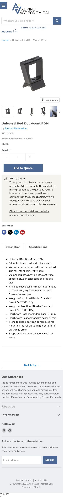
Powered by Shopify (32, 487)
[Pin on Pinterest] (22, 232)
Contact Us (41, 480)
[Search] (57, 21)
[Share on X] (10, 232)
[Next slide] (59, 111)
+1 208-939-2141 (37, 27)
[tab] (13, 247)
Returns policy (34, 397)
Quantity (6, 150)
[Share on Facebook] (4, 232)
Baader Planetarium (16, 128)
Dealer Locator (24, 480)
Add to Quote (23, 168)
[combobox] (27, 21)
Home (5, 40)
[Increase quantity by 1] (30, 157)
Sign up (49, 459)
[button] (7, 111)
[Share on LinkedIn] (16, 232)
